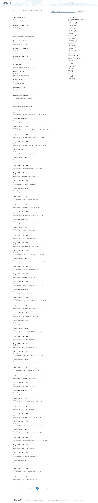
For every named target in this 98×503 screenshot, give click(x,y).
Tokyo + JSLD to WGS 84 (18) (20, 204)
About (91, 3)
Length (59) (72, 78)
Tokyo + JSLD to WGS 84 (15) (20, 180)
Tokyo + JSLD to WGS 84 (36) (20, 344)
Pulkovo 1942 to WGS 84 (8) (20, 48)
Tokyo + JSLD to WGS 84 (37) (20, 351)
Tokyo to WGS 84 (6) (18, 111)
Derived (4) (71, 33)
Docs (85, 3)
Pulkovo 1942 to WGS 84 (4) (20, 33)
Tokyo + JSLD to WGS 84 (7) (20, 118)
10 (51, 488)
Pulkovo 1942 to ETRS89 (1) (20, 79)
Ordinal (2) (71, 68)
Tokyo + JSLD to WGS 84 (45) (20, 414)
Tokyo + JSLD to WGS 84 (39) (20, 367)
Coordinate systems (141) (74, 58)
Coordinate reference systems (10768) (75, 20)
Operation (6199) (72, 35)
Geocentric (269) (73, 27)
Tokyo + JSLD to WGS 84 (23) (20, 243)
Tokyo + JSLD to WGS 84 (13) (20, 165)
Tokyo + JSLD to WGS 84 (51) (20, 460)
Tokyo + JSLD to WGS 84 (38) (20, 359)
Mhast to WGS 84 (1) (18, 103)
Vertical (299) (72, 28)
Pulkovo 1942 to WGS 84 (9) (20, 56)
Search (66, 3)
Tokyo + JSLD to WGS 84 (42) (20, 390)
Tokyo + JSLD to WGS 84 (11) (20, 149)
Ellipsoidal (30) (72, 65)
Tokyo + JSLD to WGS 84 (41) (20, 382)
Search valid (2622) (17, 484)
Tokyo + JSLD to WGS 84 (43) (20, 398)
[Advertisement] (49, 493)
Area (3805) (71, 71)
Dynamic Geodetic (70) (74, 50)
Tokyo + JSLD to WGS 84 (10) (20, 142)
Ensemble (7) (72, 52)
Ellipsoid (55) (71, 53)
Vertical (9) (71, 60)
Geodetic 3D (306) (73, 25)
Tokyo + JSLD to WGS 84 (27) (20, 274)
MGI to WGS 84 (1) (18, 64)
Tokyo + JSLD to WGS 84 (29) (20, 289)
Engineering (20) (73, 47)
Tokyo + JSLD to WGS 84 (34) (20, 328)
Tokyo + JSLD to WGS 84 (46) (20, 421)
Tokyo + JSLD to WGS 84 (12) (20, 157)
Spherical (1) (72, 62)
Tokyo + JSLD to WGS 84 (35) (20, 336)
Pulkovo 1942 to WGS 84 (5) (20, 41)
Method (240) (71, 57)
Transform (78, 3)
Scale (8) (71, 76)
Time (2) (71, 80)
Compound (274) (73, 38)
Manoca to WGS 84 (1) (19, 87)
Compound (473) (73, 32)
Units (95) (70, 73)
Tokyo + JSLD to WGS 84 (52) (20, 468)
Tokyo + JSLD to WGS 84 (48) (20, 437)
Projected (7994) (73, 22)
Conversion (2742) (73, 42)
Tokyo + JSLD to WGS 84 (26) (20, 266)
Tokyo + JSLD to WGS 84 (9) (20, 134)
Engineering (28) (73, 30)
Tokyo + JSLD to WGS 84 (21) (20, 227)
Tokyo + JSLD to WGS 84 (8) (20, 126)
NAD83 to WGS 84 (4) (19, 72)
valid (31, 10)
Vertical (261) (72, 45)
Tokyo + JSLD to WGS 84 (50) (20, 452)
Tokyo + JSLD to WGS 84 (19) (20, 212)
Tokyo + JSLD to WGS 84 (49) (20, 445)
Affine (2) (71, 66)
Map (72, 3)
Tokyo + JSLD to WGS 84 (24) (20, 250)
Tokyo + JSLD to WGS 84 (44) (20, 406)
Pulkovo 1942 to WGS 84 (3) (20, 25)
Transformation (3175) (74, 37)
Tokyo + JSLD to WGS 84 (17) (20, 196)
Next (56, 488)
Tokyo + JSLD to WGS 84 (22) (20, 235)
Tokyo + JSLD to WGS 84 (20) (20, 219)
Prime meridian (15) (73, 55)
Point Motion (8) (73, 40)
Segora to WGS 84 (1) (19, 17)
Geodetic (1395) (73, 24)
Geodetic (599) (72, 48)
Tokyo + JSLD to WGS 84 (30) (20, 297)
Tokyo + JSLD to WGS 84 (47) (20, 429)
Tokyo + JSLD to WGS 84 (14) (20, 173)
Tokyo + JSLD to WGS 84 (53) (20, 476)
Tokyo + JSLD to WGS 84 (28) (20, 281)
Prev (16, 488)
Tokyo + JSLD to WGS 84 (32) (20, 313)
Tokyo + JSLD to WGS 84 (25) (20, 258)
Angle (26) (71, 75)
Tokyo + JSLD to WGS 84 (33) (20, 320)
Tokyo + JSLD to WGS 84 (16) (20, 188)
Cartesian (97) (72, 63)
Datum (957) (71, 43)
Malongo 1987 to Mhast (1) (20, 95)
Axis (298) (70, 70)
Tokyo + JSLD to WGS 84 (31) (20, 305)
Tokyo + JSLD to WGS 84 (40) (20, 375)
